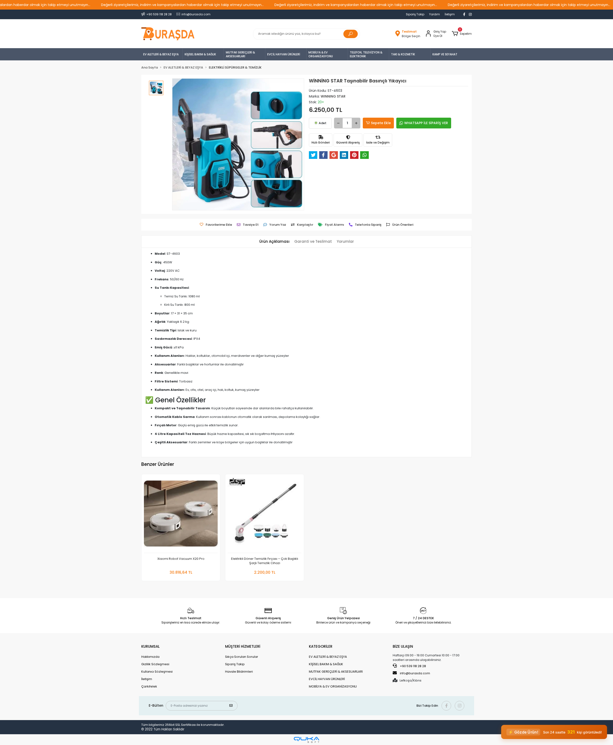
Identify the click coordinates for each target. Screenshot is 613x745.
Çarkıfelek (149, 686)
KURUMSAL (150, 646)
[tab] (274, 242)
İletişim (450, 14)
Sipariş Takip (415, 14)
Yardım (434, 14)
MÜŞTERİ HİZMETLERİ (242, 646)
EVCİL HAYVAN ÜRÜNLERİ (283, 54)
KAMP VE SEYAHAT (444, 54)
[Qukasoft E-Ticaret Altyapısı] (306, 740)
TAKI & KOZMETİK (403, 54)
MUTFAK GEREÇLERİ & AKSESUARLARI (240, 54)
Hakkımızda (150, 656)
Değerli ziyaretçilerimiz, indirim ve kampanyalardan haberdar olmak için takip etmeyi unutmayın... (182, 4)
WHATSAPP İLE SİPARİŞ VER (426, 123)
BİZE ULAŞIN (403, 646)
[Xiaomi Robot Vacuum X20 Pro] (181, 515)
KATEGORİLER (320, 646)
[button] (462, 34)
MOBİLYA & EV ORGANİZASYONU (320, 54)
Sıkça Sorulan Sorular (241, 656)
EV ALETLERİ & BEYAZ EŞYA (161, 54)
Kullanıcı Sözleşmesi (157, 671)
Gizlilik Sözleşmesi (155, 664)
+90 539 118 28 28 (412, 666)
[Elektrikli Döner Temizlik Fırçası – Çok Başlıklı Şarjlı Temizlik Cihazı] (264, 515)
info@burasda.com (415, 673)
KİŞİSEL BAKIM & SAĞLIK (200, 54)
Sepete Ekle (381, 123)
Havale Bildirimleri (239, 671)
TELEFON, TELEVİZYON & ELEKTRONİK (366, 54)
